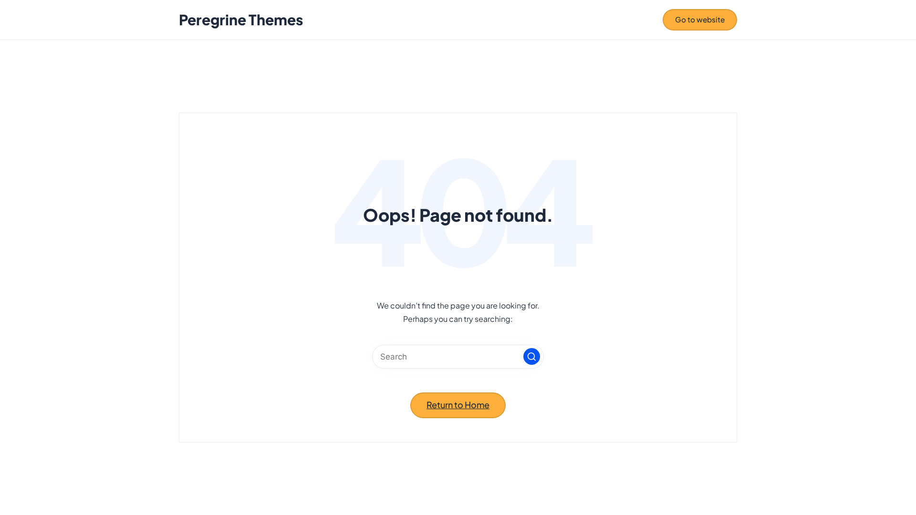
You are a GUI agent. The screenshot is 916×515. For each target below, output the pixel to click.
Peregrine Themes (241, 20)
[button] (700, 19)
